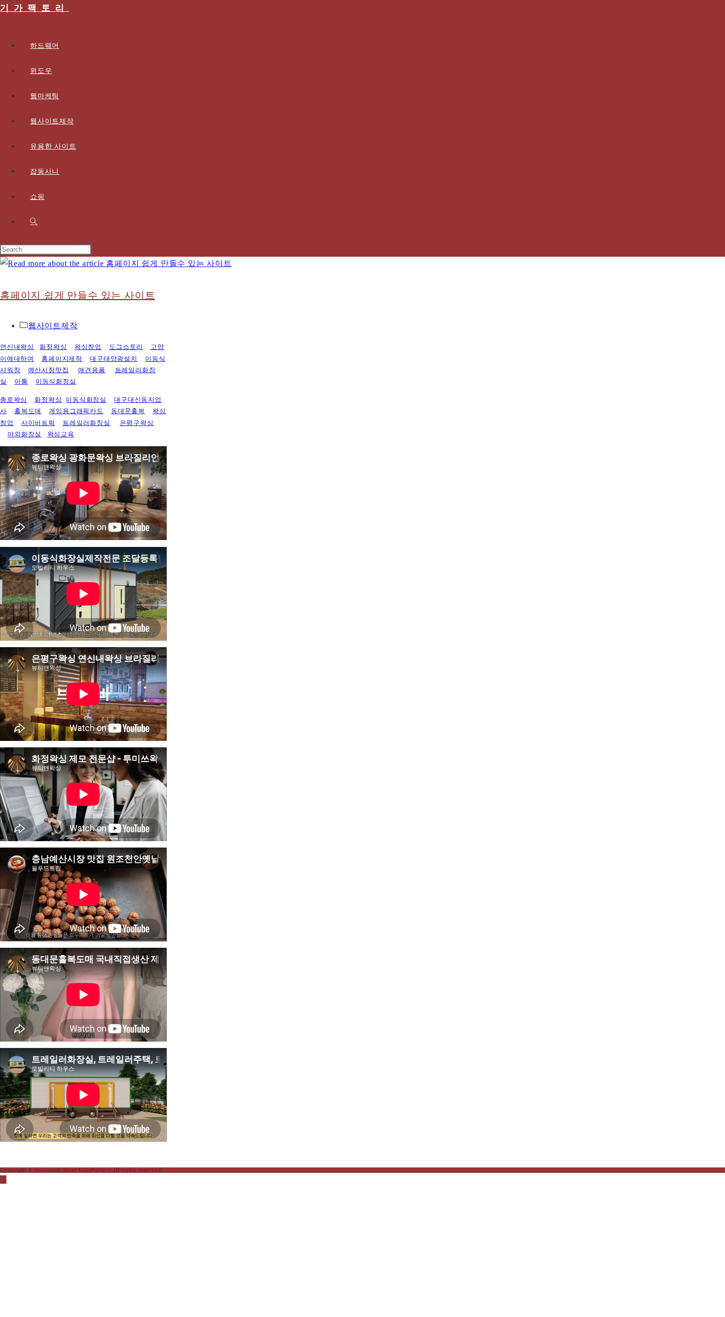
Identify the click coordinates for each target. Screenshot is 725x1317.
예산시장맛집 (48, 370)
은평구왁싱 (137, 422)
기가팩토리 (34, 8)
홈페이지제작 (61, 358)
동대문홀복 (128, 411)
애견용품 (91, 370)
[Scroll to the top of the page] (3, 1179)
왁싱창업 (88, 346)
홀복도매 (27, 411)
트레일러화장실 (86, 422)
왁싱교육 (60, 434)
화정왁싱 (53, 346)
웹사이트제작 (53, 325)
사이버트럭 (38, 422)
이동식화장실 (56, 381)
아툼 (21, 381)
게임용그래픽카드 (76, 411)
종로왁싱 (13, 399)
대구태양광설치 (114, 358)
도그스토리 (126, 346)
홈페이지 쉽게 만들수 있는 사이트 (77, 295)
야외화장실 (24, 434)
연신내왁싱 (17, 346)
